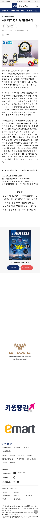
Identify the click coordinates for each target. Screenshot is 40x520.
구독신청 (13, 267)
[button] (36, 1)
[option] (20, 351)
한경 (6, 448)
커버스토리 (15, 11)
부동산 (29, 11)
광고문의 (21, 455)
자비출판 (19, 1)
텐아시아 (17, 495)
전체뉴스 (5, 11)
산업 (36, 11)
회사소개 (4, 455)
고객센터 (4, 462)
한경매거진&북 (6, 1)
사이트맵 (13, 462)
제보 (25, 1)
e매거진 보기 (26, 267)
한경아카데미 (6, 495)
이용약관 (29, 455)
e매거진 (30, 1)
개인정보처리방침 (7, 459)
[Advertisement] (20, 307)
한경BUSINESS (9, 16)
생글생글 (29, 495)
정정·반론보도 (31, 459)
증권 (23, 11)
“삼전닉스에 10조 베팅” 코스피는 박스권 (20, 199)
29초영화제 (17, 499)
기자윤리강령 (20, 459)
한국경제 (4, 492)
